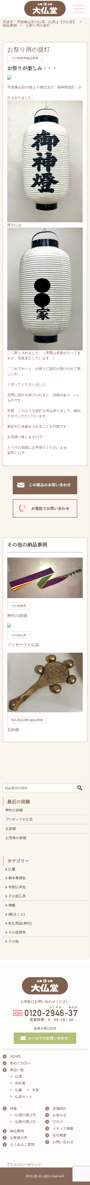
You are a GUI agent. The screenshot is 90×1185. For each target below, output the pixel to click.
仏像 (18, 1089)
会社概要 (59, 1135)
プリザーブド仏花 (19, 819)
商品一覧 (17, 1069)
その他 (13, 941)
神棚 (11, 905)
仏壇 (11, 869)
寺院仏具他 (17, 886)
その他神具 (17, 932)
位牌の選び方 (25, 1121)
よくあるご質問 (22, 1144)
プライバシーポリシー (23, 1164)
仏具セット (23, 1096)
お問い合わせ (63, 1141)
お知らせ (59, 1114)
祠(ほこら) (16, 914)
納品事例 (10, 25)
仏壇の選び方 (25, 1114)
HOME (15, 1056)
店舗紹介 (59, 1108)
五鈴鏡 (10, 828)
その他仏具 (17, 895)
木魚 (35, 1089)
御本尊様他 (17, 877)
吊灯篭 (20, 1083)
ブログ (57, 1121)
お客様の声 (19, 1137)
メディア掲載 (63, 1128)
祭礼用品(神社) (20, 923)
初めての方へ (20, 1063)
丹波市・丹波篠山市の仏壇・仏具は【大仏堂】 (39, 21)
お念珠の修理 (15, 837)
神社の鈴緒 (14, 809)
